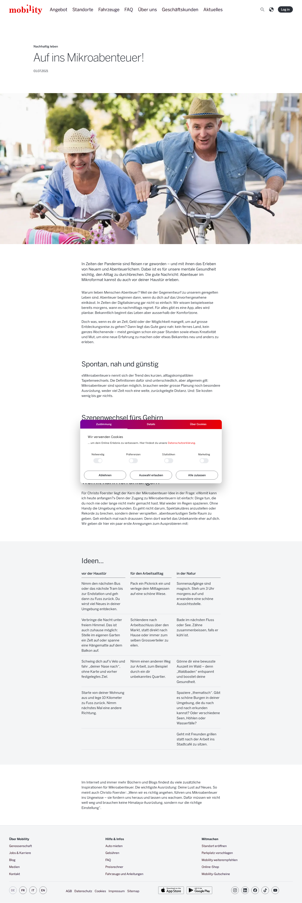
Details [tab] (151, 424)
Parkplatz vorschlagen (217, 853)
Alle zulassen (197, 475)
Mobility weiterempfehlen (220, 860)
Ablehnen (105, 475)
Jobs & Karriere (20, 853)
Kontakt (14, 874)
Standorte (82, 9)
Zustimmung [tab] (104, 424)
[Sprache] (272, 9)
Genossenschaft (20, 846)
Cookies (100, 891)
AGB (69, 891)
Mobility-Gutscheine (216, 874)
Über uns (147, 9)
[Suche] (263, 9)
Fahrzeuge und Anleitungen (124, 874)
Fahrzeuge (108, 9)
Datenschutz (83, 891)
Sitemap (133, 891)
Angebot (58, 9)
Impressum (117, 891)
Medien (14, 867)
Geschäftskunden (180, 9)
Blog (12, 860)
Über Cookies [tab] (198, 424)
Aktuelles (213, 9)
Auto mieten (114, 846)
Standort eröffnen (214, 846)
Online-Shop (210, 867)
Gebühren (112, 853)
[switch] (133, 460)
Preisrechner (114, 867)
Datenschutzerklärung (181, 442)
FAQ (128, 9)
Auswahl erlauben (151, 475)
